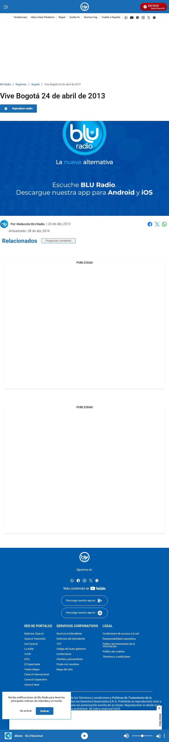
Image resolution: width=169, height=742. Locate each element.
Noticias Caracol (33, 633)
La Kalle (29, 649)
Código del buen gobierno (71, 649)
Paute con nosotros (67, 664)
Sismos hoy (90, 17)
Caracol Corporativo (35, 680)
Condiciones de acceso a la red (121, 633)
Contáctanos (63, 654)
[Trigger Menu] (5, 7)
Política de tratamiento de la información (119, 645)
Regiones (21, 84)
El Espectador (32, 664)
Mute (126, 735)
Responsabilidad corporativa (119, 639)
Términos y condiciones (116, 657)
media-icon (84, 736)
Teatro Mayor (32, 669)
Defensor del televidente (70, 639)
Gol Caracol (31, 644)
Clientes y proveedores (69, 659)
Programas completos (58, 240)
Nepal (62, 17)
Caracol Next (31, 685)
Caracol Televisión (35, 639)
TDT (59, 644)
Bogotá (35, 84)
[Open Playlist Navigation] (164, 736)
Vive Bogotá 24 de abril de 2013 (62, 84)
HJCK (27, 654)
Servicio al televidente (69, 633)
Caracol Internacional (36, 674)
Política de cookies (114, 652)
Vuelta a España (111, 17)
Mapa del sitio (64, 669)
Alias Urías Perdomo (42, 17)
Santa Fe (74, 17)
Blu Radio (5, 84)
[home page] (84, 6)
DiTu (27, 659)
